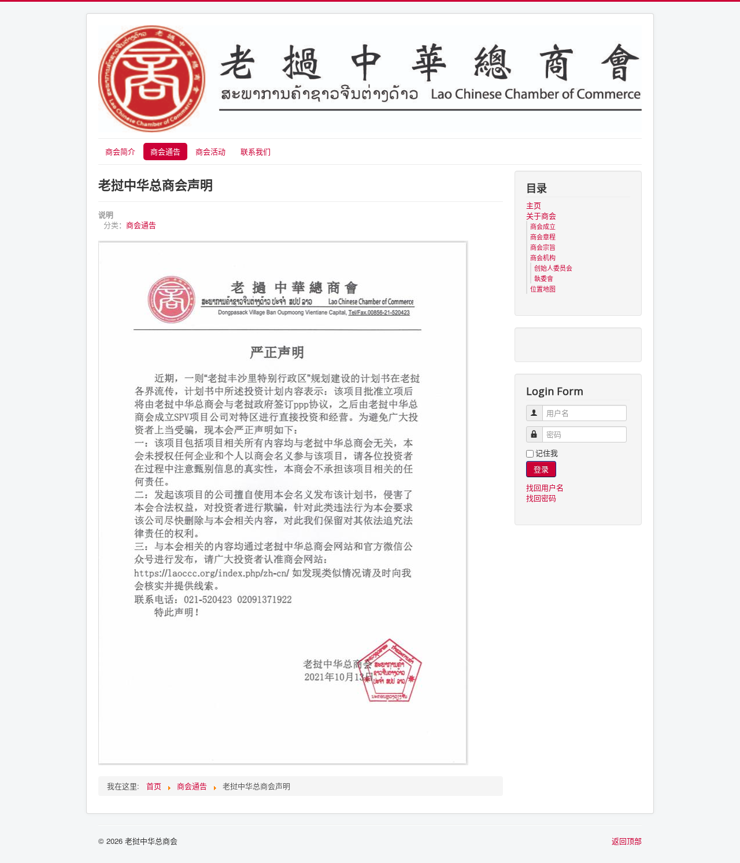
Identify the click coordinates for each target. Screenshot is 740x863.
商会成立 (543, 226)
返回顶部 (627, 840)
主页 (533, 205)
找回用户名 (545, 487)
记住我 (546, 453)
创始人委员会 (553, 267)
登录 (541, 468)
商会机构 (543, 257)
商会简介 (120, 151)
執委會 (543, 278)
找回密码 (541, 497)
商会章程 (543, 236)
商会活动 (210, 151)
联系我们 (255, 151)
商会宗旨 (543, 247)
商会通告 (165, 151)
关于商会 (541, 216)
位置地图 (543, 288)
